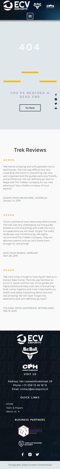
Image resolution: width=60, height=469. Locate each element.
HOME (9, 404)
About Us (11, 411)
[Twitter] (37, 454)
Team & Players (14, 407)
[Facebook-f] (22, 454)
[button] (30, 16)
